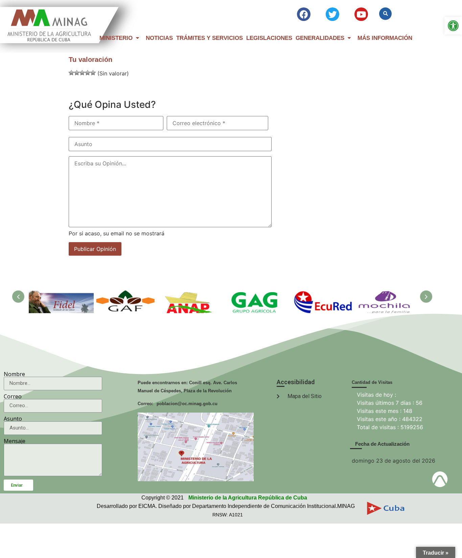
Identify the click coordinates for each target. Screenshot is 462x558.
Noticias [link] (159, 38)
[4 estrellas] (87, 72)
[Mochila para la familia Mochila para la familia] (385, 294)
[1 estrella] (71, 72)
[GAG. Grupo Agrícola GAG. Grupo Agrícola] (256, 294)
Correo (13, 396)
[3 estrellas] (82, 72)
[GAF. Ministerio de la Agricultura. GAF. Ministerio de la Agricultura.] (126, 294)
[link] (453, 25)
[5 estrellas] (93, 72)
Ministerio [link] (116, 38)
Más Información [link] (384, 38)
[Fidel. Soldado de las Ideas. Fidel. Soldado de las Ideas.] (61, 294)
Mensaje (14, 441)
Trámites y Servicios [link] (209, 38)
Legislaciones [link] (269, 38)
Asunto (13, 418)
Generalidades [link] (320, 38)
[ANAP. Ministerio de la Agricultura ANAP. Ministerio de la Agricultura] (191, 294)
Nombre (14, 374)
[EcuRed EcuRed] (320, 294)
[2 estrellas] (76, 72)
